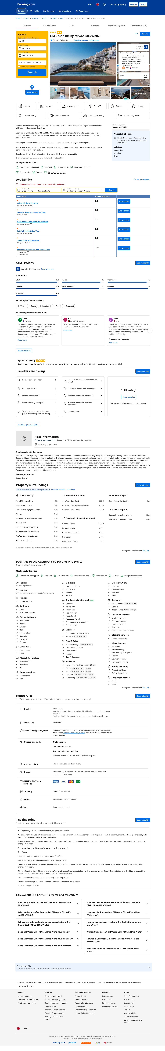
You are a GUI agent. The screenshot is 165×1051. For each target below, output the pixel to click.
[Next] (147, 63)
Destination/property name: (28, 38)
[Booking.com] (26, 4)
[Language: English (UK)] (97, 4)
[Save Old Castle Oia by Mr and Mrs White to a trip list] (136, 34)
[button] (32, 62)
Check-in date (23, 45)
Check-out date (23, 52)
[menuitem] (22, 11)
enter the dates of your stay (74, 733)
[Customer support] (104, 4)
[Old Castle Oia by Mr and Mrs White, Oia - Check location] (51, 40)
